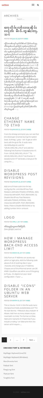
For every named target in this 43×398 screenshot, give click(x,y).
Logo (9, 217)
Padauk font (8, 365)
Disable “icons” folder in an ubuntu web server (20, 291)
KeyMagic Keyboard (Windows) (15, 357)
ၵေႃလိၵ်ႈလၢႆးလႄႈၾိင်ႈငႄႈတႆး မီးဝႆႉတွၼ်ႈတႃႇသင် (21, 30)
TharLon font (8, 374)
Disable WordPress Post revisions (21, 174)
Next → (32, 340)
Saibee (25, 39)
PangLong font (9, 369)
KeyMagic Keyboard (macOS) (14, 353)
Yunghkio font (8, 378)
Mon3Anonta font (10, 361)
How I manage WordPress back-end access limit (21, 243)
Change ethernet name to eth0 (19, 121)
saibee (5, 4)
